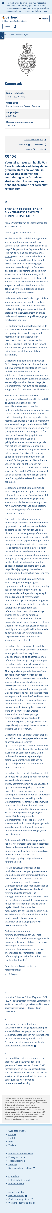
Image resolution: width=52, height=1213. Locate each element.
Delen (41, 149)
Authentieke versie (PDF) (34, 140)
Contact (12, 1134)
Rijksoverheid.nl (16, 1195)
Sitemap (12, 1164)
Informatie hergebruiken (20, 1153)
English (11, 1138)
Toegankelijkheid (16, 1160)
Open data (13, 1176)
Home (4, 35)
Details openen (2, 32)
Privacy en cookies (17, 1157)
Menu (45, 18)
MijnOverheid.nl (16, 1191)
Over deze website (17, 1130)
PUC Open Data (16, 1183)
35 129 (8, 256)
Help (10, 1141)
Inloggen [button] (7, 26)
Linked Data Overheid (19, 1180)
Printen (29, 149)
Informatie (23, 144)
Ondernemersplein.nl (18, 1199)
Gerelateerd (38, 144)
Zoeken (12, 1145)
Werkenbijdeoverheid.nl (20, 1202)
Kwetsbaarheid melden (20, 1168)
